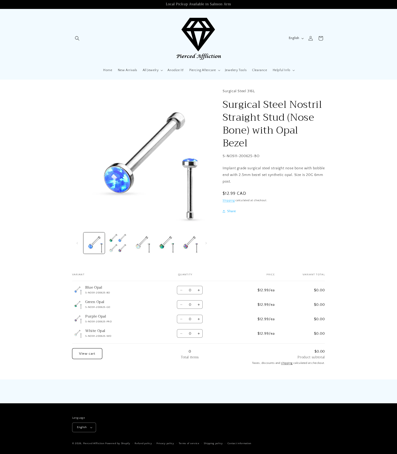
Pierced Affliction (94, 443)
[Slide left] (77, 243)
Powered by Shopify (117, 443)
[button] (77, 38)
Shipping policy (213, 443)
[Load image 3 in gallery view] (141, 243)
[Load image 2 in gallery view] (117, 243)
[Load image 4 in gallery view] (165, 243)
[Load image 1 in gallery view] (94, 243)
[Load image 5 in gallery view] (189, 243)
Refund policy (143, 443)
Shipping (229, 200)
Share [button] (231, 211)
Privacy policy (165, 443)
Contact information (239, 443)
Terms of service (189, 443)
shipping (286, 363)
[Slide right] (206, 243)
